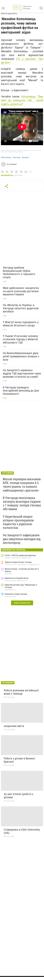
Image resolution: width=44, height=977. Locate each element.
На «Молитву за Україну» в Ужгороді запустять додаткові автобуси (21, 308)
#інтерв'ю (25, 157)
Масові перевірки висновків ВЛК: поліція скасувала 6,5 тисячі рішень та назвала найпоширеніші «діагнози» (22, 484)
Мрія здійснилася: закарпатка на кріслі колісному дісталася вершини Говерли (21, 291)
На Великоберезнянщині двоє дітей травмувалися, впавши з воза (21, 356)
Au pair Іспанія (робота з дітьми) (18, 795)
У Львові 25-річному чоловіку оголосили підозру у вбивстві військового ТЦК (20, 339)
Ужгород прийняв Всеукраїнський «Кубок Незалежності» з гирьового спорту (19, 272)
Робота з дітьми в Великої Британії (19, 760)
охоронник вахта (14, 726)
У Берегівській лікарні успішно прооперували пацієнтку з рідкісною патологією (18, 522)
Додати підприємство (22, 603)
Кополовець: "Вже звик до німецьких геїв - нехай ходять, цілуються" (22, 100)
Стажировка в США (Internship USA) (22, 831)
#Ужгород (16, 157)
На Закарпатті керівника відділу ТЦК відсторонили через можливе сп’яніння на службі (22, 373)
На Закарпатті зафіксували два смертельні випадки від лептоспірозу (21, 539)
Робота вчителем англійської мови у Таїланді (21, 692)
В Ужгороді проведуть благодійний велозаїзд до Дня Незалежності (21, 390)
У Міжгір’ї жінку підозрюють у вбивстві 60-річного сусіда (20, 324)
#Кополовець (6, 157)
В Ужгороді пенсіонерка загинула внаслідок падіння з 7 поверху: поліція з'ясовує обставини (22, 503)
